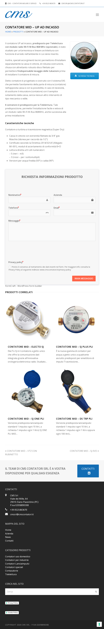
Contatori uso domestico (17, 556)
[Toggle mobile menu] (97, 15)
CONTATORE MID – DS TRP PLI (74, 418)
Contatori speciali (14, 567)
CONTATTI (88, 469)
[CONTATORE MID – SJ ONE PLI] (28, 391)
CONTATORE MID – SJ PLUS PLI (74, 346)
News (8, 537)
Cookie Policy (13, 612)
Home (8, 31)
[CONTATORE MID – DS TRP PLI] (76, 391)
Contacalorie (11, 570)
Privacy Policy (13, 603)
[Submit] (96, 591)
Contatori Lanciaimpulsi (17, 563)
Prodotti (18, 31)
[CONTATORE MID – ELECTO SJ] (28, 319)
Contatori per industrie (17, 560)
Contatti (9, 540)
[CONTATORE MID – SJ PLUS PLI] (76, 319)
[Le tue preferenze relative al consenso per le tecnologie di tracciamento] (99, 624)
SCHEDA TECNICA (86, 76)
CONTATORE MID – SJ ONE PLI (26, 418)
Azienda (9, 533)
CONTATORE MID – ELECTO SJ (26, 346)
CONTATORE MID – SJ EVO (83, 450)
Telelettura (11, 574)
